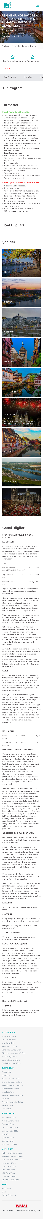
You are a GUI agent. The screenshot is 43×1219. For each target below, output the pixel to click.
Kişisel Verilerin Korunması (13, 1210)
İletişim (4, 1192)
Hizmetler (28, 77)
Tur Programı (10, 77)
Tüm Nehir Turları (20, 46)
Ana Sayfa (5, 46)
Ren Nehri (34, 46)
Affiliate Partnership (9, 1195)
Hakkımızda (6, 1188)
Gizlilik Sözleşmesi (32, 1210)
